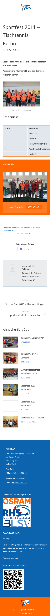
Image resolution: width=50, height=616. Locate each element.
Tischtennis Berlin (9, 230)
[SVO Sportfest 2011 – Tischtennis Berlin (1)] (21, 93)
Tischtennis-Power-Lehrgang (30, 355)
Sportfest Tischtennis (32, 227)
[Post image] (10, 342)
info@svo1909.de (19, 473)
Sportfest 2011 (17, 227)
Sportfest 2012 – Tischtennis (29, 403)
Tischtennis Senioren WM (32, 337)
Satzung (6, 538)
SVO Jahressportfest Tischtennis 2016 (30, 371)
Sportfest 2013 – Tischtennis (29, 387)
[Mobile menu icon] (4, 8)
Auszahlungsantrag (10, 558)
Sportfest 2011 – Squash (32, 417)
